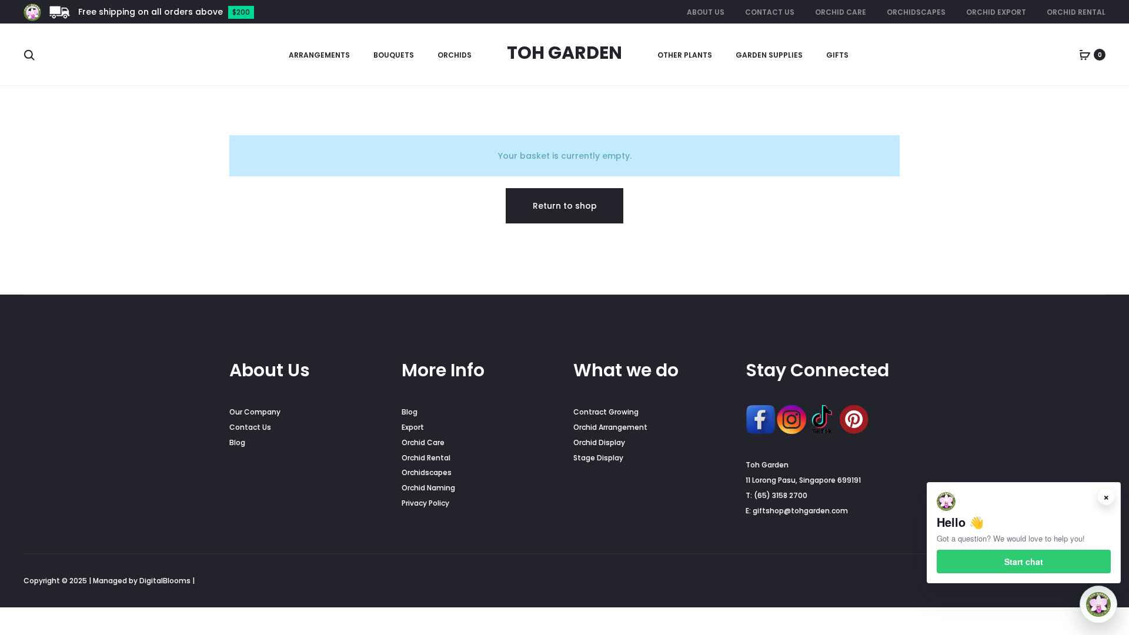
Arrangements (319, 55)
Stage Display (598, 458)
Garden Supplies (769, 55)
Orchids (454, 55)
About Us (705, 12)
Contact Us (769, 12)
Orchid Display (599, 442)
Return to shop (565, 206)
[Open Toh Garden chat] (1098, 604)
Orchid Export (996, 12)
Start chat (1023, 561)
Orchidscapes (916, 12)
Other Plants (684, 55)
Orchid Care (840, 12)
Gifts (837, 55)
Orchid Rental (1076, 12)
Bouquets (393, 55)
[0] (1085, 55)
